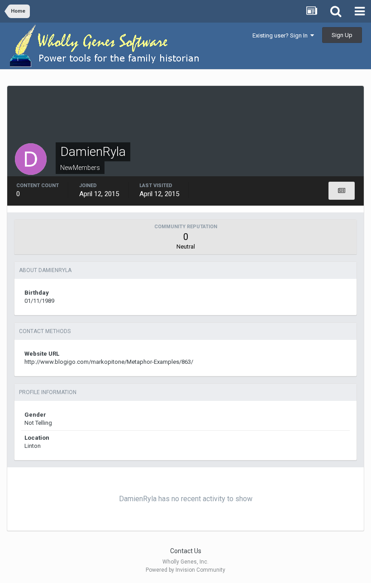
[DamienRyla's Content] (341, 191)
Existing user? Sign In (281, 35)
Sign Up (342, 35)
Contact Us (185, 551)
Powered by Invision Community (185, 570)
